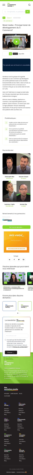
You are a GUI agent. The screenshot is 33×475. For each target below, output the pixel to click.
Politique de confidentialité (20, 347)
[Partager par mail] (23, 259)
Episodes (6, 393)
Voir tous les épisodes (15, 227)
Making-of (6, 410)
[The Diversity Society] (22, 450)
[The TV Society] (7, 404)
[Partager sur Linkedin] (9, 259)
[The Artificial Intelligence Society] (6, 419)
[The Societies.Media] (12, 5)
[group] (14, 282)
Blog (20, 393)
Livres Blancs (7, 412)
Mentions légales (11, 472)
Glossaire (7, 396)
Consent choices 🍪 (21, 472)
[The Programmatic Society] (21, 419)
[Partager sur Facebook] (14, 259)
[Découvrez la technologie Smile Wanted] (16, 242)
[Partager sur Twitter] (19, 259)
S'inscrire (10, 352)
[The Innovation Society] (22, 435)
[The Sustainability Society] (8, 450)
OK (27, 11)
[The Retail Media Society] (22, 404)
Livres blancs (14, 393)
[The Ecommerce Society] (8, 435)
